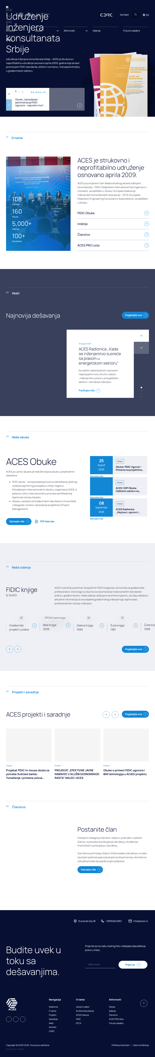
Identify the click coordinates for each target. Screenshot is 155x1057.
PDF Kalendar (47, 521)
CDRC (9, 39)
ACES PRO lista (116, 1019)
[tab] (141, 387)
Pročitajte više (87, 390)
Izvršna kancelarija (85, 1011)
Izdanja (97, 30)
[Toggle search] (136, 15)
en (147, 15)
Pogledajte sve (133, 315)
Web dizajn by (15, 1049)
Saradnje (53, 1019)
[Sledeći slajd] (9, 105)
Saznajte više (17, 521)
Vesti (51, 1023)
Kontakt (124, 14)
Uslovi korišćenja (141, 1045)
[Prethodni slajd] (9, 93)
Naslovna (53, 1007)
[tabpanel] (45, 99)
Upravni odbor (82, 1007)
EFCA (78, 1023)
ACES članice (82, 1015)
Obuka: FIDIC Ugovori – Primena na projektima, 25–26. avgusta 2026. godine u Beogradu (129, 471)
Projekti (52, 1015)
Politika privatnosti (120, 1045)
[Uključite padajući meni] (29, 30)
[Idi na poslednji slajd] (141, 336)
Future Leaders (131, 30)
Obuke (112, 1007)
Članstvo (113, 1015)
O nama (52, 1011)
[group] (29, 754)
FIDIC (78, 1019)
